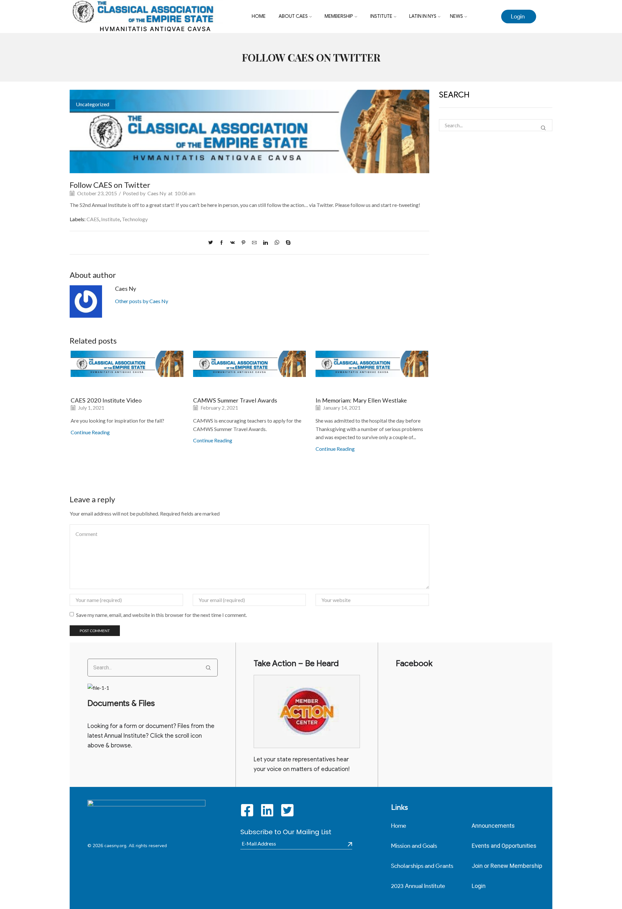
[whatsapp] (276, 242)
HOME (259, 16)
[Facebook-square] (247, 810)
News (456, 16)
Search (543, 128)
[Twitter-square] (287, 810)
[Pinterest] (243, 242)
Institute (381, 16)
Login (518, 16)
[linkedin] (265, 242)
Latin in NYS (422, 16)
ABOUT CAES (293, 16)
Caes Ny (156, 193)
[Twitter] (212, 242)
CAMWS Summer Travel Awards (235, 400)
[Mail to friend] (254, 242)
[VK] (232, 242)
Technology (135, 219)
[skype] (286, 242)
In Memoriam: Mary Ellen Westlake (361, 400)
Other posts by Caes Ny (141, 301)
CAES (92, 219)
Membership (339, 16)
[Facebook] (221, 242)
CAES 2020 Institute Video (106, 400)
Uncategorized (92, 104)
